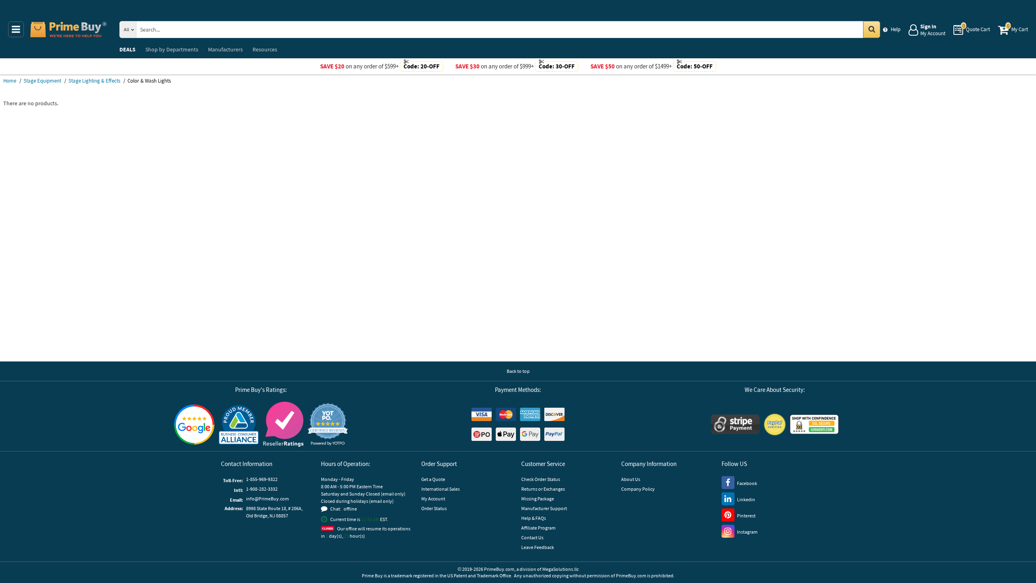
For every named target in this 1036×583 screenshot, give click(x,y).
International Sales (440, 489)
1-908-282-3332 (262, 489)
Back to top (518, 371)
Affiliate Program (538, 528)
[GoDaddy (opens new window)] (814, 424)
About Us (630, 479)
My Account (433, 499)
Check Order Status (540, 479)
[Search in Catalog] (871, 29)
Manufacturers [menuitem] (225, 49)
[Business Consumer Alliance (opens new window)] (239, 424)
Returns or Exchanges (543, 489)
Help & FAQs (533, 518)
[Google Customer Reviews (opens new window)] (194, 424)
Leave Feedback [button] (537, 547)
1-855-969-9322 (262, 479)
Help (895, 29)
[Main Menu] (16, 29)
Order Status (434, 508)
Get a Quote (433, 479)
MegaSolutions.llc (560, 569)
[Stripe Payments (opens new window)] (735, 424)
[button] (328, 424)
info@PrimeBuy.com (267, 499)
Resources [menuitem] (265, 49)
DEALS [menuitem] (127, 49)
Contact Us (532, 537)
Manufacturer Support (544, 508)
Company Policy (638, 489)
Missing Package (537, 499)
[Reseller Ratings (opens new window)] (283, 424)
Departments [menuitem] (171, 49)
